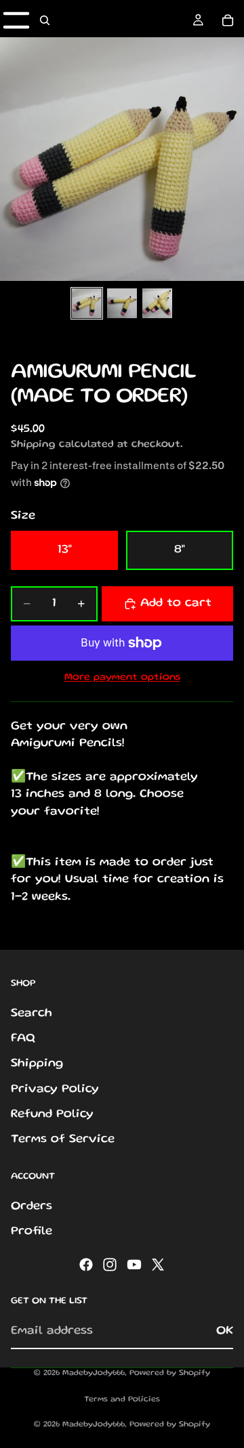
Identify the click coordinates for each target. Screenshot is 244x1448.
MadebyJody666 (93, 1373)
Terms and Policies (122, 1399)
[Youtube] (134, 1265)
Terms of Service (63, 1139)
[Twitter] (158, 1265)
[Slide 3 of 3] (157, 303)
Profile (31, 1231)
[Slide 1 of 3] (87, 303)
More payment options (122, 677)
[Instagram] (110, 1265)
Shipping (37, 1064)
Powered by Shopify (169, 1373)
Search (31, 1013)
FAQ (23, 1039)
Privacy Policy (55, 1089)
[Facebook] (86, 1265)
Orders (31, 1206)
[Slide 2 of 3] (122, 303)
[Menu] (16, 20)
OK (224, 1330)
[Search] (45, 20)
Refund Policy (52, 1114)
